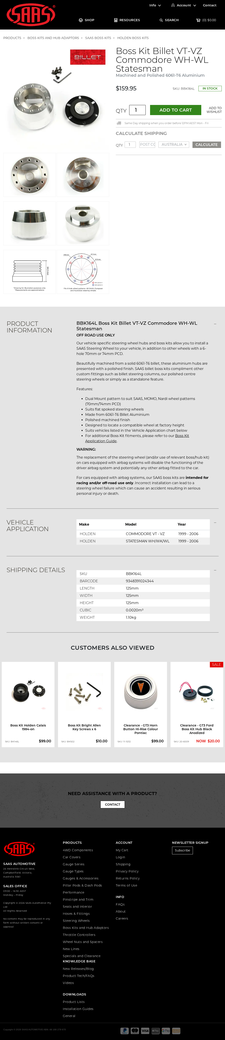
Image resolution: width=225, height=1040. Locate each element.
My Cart (122, 850)
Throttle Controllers (79, 935)
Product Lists (74, 1002)
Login (120, 857)
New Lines (71, 949)
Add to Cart (176, 110)
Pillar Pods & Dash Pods (82, 885)
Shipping (123, 864)
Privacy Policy (127, 871)
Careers (122, 919)
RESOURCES (130, 20)
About (121, 911)
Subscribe (182, 850)
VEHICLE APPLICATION (28, 526)
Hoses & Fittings (76, 914)
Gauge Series (73, 864)
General (69, 1016)
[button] (213, 110)
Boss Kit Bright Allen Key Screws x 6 (84, 727)
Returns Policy (128, 878)
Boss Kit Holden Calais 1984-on (28, 727)
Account (184, 5)
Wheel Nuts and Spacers (83, 942)
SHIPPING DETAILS (36, 570)
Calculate (207, 145)
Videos (68, 983)
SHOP (89, 20)
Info (152, 5)
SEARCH (172, 20)
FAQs (120, 904)
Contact (210, 5)
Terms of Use (126, 885)
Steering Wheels (76, 921)
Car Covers (71, 857)
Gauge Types (73, 871)
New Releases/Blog (78, 969)
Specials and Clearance (81, 956)
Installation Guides (78, 1009)
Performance (73, 892)
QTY (121, 111)
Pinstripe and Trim (78, 900)
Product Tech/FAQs (78, 976)
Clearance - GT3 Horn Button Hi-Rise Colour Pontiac (140, 729)
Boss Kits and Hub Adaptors (86, 928)
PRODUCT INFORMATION (29, 327)
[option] (28, 704)
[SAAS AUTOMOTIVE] (31, 15)
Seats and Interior (77, 907)
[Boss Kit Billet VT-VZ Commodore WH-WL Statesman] (56, 99)
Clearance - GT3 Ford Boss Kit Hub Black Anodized (197, 729)
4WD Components (78, 850)
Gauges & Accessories (80, 878)
